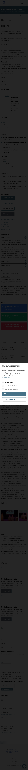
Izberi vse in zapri (9, 394)
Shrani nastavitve (9, 399)
